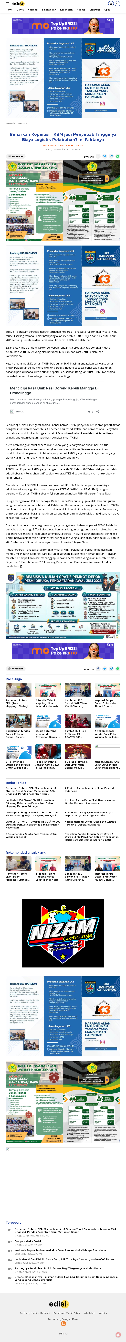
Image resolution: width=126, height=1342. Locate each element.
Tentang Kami (28, 1313)
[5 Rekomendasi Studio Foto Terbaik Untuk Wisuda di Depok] (19, 751)
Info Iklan (89, 1313)
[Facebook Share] (98, 156)
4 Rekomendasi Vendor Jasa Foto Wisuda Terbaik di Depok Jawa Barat (106, 734)
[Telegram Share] (111, 156)
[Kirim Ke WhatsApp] (117, 156)
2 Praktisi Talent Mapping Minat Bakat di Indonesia (46, 703)
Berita (63, 145)
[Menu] (8, 4)
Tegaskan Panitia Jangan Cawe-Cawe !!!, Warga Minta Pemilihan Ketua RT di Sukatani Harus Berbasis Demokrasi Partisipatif (47, 764)
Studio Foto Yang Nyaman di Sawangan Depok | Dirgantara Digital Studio (46, 734)
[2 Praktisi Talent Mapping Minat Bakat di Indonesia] (48, 690)
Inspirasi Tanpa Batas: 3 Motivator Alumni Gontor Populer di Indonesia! (106, 703)
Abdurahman (49, 145)
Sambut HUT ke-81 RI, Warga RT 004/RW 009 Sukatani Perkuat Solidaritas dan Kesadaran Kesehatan (76, 734)
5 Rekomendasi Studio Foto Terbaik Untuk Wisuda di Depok (18, 764)
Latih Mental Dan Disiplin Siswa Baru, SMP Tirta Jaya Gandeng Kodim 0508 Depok (64, 1259)
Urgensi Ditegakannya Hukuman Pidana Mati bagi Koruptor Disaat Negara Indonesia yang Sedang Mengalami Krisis (66, 1278)
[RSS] (63, 1324)
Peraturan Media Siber (66, 1313)
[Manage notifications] (118, 1334)
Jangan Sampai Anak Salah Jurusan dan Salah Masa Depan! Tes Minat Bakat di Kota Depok (107, 764)
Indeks (103, 1313)
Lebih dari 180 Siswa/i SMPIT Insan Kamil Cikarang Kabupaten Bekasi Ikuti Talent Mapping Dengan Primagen (77, 703)
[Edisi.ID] (20, 4)
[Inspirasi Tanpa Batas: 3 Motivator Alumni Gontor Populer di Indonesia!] (107, 690)
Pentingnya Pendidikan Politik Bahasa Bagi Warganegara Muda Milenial (58, 1268)
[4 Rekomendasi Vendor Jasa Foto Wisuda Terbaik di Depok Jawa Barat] (107, 721)
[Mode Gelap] (111, 3)
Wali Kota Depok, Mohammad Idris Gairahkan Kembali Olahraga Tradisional (60, 1250)
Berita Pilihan (76, 145)
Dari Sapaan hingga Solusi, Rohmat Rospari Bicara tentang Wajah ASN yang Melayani (18, 734)
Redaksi (45, 1313)
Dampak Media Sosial (28, 1241)
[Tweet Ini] (104, 156)
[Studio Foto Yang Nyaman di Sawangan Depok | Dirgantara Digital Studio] (48, 721)
